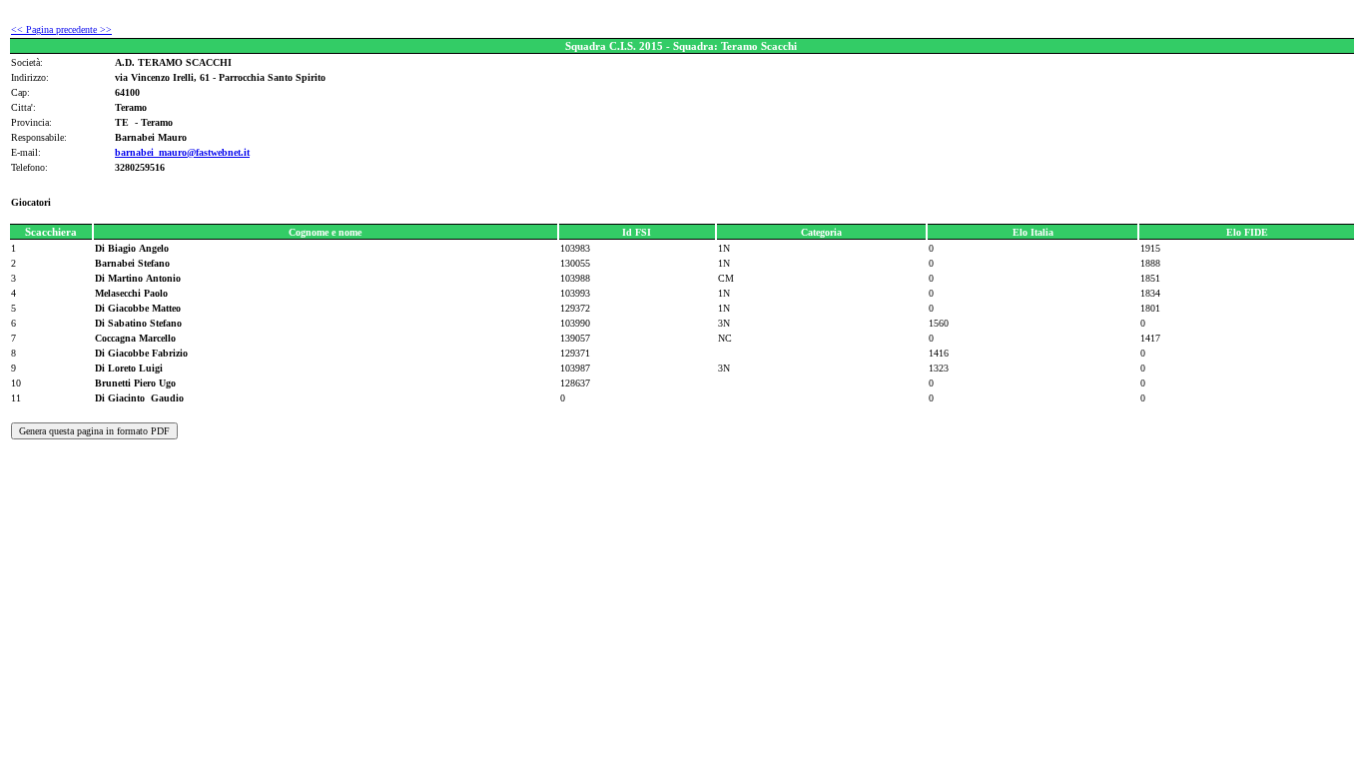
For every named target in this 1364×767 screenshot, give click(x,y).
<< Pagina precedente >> (61, 29)
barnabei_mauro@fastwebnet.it (182, 152)
